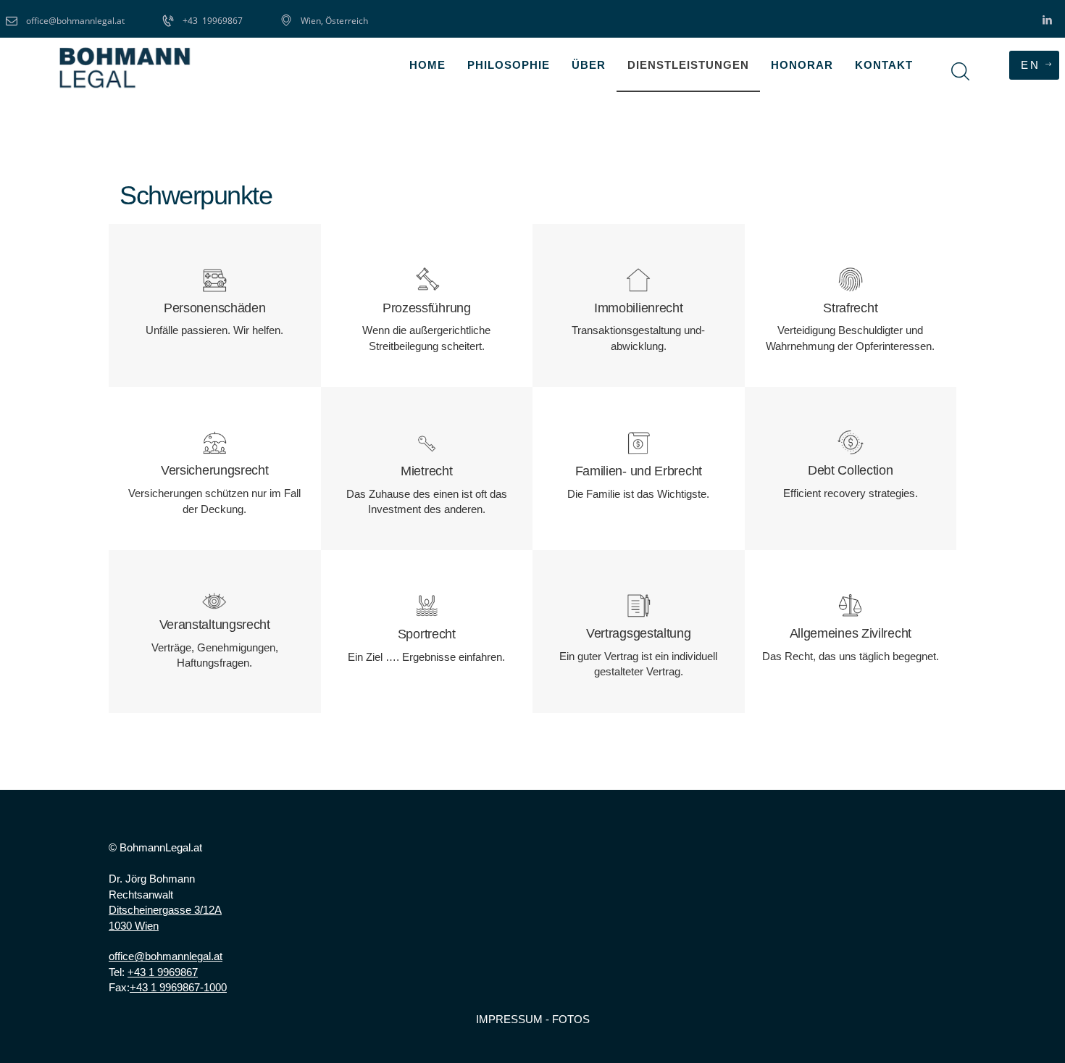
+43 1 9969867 (163, 972)
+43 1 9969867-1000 (178, 987)
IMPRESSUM (509, 1019)
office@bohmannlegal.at (165, 956)
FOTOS (571, 1019)
